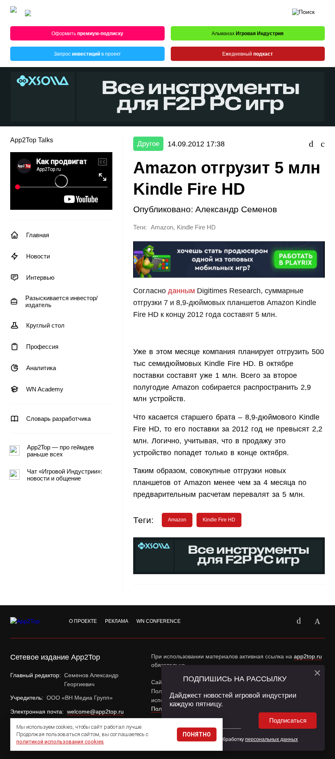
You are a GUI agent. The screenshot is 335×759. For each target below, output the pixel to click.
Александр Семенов (236, 209)
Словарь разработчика (58, 418)
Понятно (197, 734)
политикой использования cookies (60, 742)
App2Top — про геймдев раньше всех (60, 451)
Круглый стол (45, 325)
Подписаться (287, 720)
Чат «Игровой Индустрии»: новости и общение (64, 475)
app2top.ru (308, 656)
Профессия (42, 346)
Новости (38, 256)
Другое (148, 144)
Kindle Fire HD (196, 227)
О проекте (83, 621)
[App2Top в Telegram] (317, 621)
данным (181, 291)
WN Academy (44, 389)
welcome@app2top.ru (95, 711)
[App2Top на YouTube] (279, 621)
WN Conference (158, 621)
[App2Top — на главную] (32, 621)
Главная (37, 234)
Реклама (116, 621)
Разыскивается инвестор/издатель (61, 301)
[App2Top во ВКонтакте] (298, 621)
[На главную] (13, 13)
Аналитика (41, 367)
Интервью (40, 277)
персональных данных (271, 739)
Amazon (162, 227)
